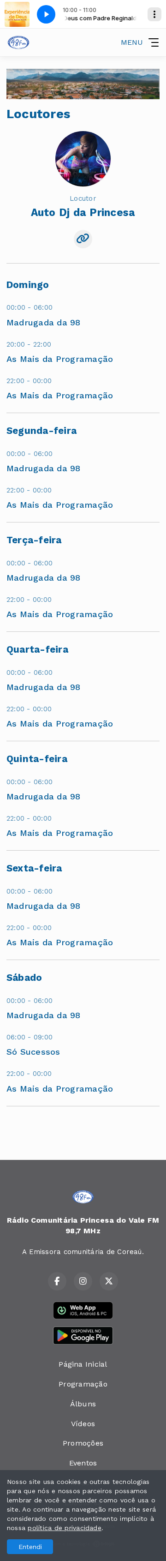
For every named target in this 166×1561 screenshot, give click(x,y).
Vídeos (83, 1423)
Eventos (83, 1463)
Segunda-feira (41, 430)
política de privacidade (64, 1527)
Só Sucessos (33, 1052)
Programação (83, 1384)
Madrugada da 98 (43, 322)
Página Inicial (83, 1364)
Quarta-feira (37, 649)
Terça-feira (34, 540)
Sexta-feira (34, 868)
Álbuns (83, 1403)
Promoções (83, 1443)
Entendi (30, 1546)
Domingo (27, 284)
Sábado (24, 977)
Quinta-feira (36, 758)
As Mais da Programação (59, 359)
